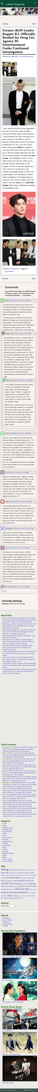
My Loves (5, 851)
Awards (5, 823)
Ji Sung (6, 875)
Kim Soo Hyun (13, 877)
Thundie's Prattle (7, 924)
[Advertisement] (15, 710)
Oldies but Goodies (8, 853)
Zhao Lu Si (19, 898)
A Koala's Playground (15, 4)
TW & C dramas (7, 859)
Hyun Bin (4, 873)
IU (9, 873)
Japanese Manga (7, 841)
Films (4, 835)
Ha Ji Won (27, 870)
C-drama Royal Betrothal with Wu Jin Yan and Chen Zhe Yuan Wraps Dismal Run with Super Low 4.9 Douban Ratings (19, 653)
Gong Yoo (20, 870)
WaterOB (5, 926)
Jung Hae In (11, 875)
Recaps (4, 855)
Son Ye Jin (4, 896)
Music (4, 847)
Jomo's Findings (7, 920)
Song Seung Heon (32, 892)
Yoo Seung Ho (11, 898)
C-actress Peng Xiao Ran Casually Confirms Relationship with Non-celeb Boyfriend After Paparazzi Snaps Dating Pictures (19, 665)
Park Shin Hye (22, 889)
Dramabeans (6, 918)
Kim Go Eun (24, 875)
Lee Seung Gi (17, 884)
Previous (4, 24)
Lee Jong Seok (19, 881)
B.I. (28, 269)
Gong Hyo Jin (13, 870)
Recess (4, 857)
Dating (4, 869)
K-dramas (5, 843)
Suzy (10, 895)
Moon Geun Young (6, 886)
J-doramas (5, 839)
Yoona (29, 896)
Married (32, 884)
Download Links (7, 829)
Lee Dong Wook (9, 881)
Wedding (15, 896)
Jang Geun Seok (15, 873)
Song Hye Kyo (7, 892)
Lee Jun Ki (29, 881)
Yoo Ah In (25, 895)
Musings (5, 849)
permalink (10, 271)
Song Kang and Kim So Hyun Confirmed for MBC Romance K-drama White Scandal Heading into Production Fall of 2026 (17, 647)
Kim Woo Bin (24, 878)
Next (34, 24)
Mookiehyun (6, 922)
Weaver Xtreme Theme (32, 1090)
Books (4, 826)
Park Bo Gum (25, 886)
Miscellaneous (15, 269)
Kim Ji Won (30, 875)
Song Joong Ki (20, 892)
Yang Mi (21, 896)
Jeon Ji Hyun (24, 873)
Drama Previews (7, 831)
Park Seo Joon (10, 889)
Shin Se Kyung (33, 889)
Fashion (5, 833)
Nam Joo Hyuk (16, 886)
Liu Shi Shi (25, 884)
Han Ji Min (33, 870)
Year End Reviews (8, 861)
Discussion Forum (8, 827)
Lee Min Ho (6, 883)
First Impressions (7, 837)
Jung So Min (17, 875)
